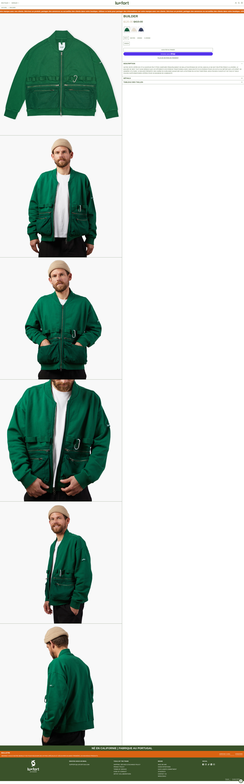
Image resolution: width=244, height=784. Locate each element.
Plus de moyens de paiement (168, 58)
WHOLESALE (162, 776)
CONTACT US (162, 774)
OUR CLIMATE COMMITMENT (167, 769)
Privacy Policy (119, 767)
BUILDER (12, 7)
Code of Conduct (120, 771)
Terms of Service (120, 769)
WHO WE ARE (162, 764)
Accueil (4, 7)
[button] (242, 3)
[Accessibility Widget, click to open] (241, 781)
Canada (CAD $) (236, 779)
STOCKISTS (161, 771)
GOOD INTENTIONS (164, 767)
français (227, 779)
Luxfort (35, 782)
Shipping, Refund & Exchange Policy (127, 764)
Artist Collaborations (122, 774)
